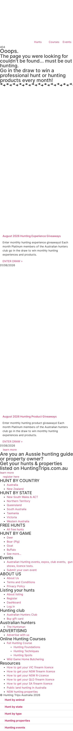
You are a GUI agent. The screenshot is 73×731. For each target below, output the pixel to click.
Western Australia (18, 521)
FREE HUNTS (12, 525)
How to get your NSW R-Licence (28, 675)
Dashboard (14, 602)
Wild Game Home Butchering (25, 659)
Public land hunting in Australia (26, 687)
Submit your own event (22, 570)
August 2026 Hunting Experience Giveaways (32, 236)
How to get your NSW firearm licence (31, 671)
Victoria (12, 517)
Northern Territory (18, 501)
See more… (14, 553)
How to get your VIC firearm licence (30, 667)
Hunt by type (13, 713)
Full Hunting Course (19, 643)
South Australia (16, 509)
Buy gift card (15, 618)
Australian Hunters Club (22, 614)
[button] (36, 699)
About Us (13, 578)
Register (12, 598)
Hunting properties (17, 720)
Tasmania (13, 513)
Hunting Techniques (26, 651)
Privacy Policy (16, 586)
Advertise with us (18, 635)
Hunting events (15, 727)
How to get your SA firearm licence (29, 683)
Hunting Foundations (27, 647)
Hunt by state (14, 706)
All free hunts (15, 529)
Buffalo (11, 549)
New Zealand (15, 488)
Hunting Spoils (23, 655)
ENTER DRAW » (13, 261)
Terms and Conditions (21, 582)
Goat (10, 545)
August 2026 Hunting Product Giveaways (30, 416)
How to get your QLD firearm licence (30, 679)
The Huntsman (16, 626)
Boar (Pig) (13, 541)
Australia (12, 484)
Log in (11, 606)
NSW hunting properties (22, 691)
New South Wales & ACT (22, 497)
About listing (15, 594)
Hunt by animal (14, 699)
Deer (10, 537)
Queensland (14, 505)
